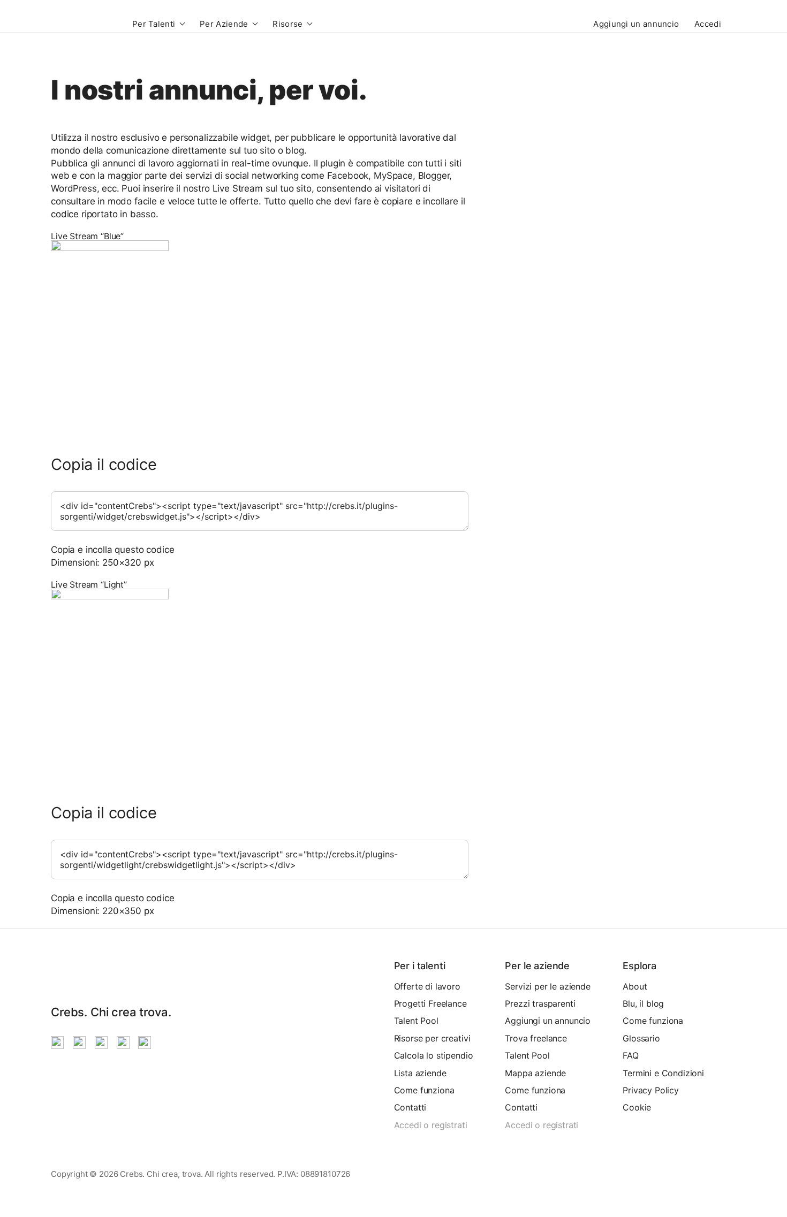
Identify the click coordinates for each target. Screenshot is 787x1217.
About (635, 986)
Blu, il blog (643, 1003)
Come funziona (424, 1090)
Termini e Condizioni (663, 1073)
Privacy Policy (651, 1090)
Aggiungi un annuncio (636, 24)
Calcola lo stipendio (433, 1055)
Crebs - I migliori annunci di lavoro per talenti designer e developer (82, 23)
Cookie (637, 1107)
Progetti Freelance (430, 1003)
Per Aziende (224, 24)
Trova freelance (536, 1038)
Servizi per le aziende (547, 986)
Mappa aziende (535, 1073)
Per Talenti (153, 24)
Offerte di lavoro (427, 986)
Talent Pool (416, 1020)
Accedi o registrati (430, 1125)
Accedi (707, 24)
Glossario (641, 1038)
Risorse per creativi (432, 1038)
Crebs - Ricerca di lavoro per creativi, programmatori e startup (64, 974)
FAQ (631, 1055)
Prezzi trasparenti (540, 1003)
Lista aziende (420, 1073)
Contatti (410, 1107)
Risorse (287, 24)
